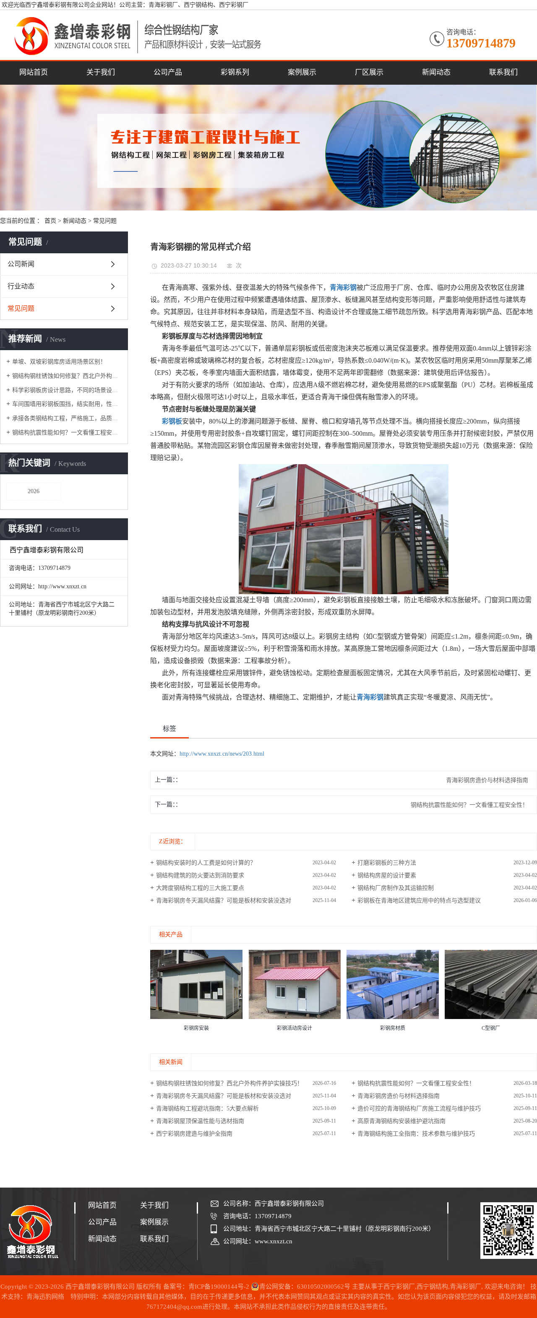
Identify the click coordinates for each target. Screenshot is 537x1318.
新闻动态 (436, 72)
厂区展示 (369, 72)
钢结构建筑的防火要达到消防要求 (200, 875)
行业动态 (21, 286)
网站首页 (33, 72)
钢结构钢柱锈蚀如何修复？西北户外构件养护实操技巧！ (67, 376)
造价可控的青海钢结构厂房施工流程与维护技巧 (419, 1108)
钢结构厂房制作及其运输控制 (395, 888)
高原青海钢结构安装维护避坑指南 (401, 1121)
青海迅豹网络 (45, 1296)
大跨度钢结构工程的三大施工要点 (200, 888)
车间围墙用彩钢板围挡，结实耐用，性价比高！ (67, 404)
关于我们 (100, 72)
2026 (33, 491)
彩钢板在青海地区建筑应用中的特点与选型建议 (419, 900)
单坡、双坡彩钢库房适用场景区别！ (59, 362)
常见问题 (105, 221)
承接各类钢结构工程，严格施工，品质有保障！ (67, 418)
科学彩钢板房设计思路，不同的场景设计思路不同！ (67, 390)
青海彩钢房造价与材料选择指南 (398, 1096)
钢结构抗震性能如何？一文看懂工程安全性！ (67, 432)
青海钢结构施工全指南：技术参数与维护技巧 (416, 1134)
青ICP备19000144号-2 (218, 1286)
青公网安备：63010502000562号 (304, 1286)
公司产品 (168, 72)
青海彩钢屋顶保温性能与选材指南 (200, 1121)
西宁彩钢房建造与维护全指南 (194, 1134)
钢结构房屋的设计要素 (386, 875)
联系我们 (503, 72)
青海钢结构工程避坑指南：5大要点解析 (207, 1108)
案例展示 (302, 72)
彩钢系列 (235, 72)
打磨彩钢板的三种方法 (386, 863)
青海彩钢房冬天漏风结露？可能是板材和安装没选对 (223, 900)
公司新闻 (21, 264)
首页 (50, 221)
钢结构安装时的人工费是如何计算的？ (206, 863)
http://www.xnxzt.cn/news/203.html (222, 754)
